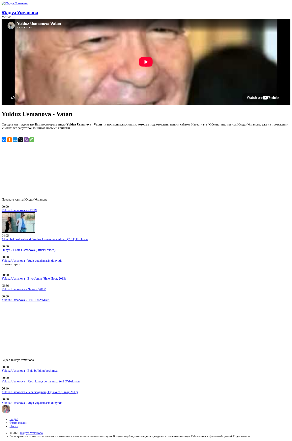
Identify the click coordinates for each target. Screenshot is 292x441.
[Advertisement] (121, 170)
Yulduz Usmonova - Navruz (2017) (24, 289)
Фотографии (18, 422)
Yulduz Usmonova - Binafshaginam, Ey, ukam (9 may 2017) (40, 392)
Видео (14, 419)
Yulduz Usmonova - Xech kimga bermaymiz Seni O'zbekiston (41, 381)
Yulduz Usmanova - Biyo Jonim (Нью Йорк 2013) (34, 278)
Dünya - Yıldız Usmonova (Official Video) (28, 250)
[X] (20, 139)
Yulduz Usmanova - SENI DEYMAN (26, 300)
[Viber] (26, 139)
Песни (14, 426)
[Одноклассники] (9, 139)
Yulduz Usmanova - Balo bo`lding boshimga (30, 370)
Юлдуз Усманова (31, 433)
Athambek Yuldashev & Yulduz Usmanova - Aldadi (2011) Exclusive (45, 239)
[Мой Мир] (15, 139)
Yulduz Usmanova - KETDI (19, 210)
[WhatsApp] (31, 139)
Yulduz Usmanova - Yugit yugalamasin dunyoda (32, 260)
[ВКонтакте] (4, 139)
